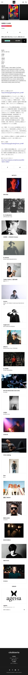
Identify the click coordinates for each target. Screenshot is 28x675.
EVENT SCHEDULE (6, 609)
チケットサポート (14, 663)
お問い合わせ (14, 659)
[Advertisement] (14, 632)
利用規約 (14, 656)
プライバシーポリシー (14, 658)
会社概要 (14, 661)
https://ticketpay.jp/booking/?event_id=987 (12, 92)
